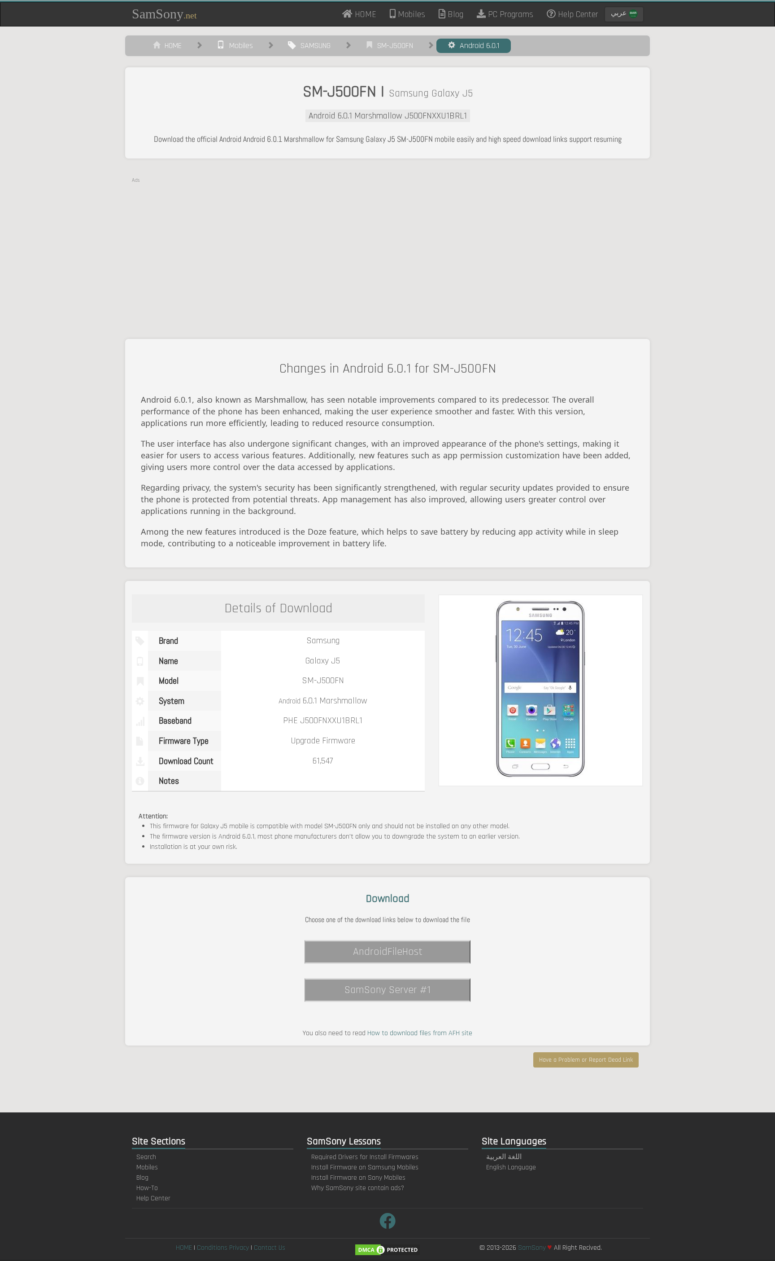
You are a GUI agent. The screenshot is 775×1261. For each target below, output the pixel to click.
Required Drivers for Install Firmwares (364, 1157)
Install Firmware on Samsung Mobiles (364, 1167)
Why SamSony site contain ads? (357, 1188)
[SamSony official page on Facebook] (387, 1222)
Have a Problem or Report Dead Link (586, 1060)
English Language (511, 1167)
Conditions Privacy (223, 1247)
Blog (454, 14)
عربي (620, 13)
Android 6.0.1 (477, 45)
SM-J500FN (393, 45)
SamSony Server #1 (387, 990)
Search (146, 1157)
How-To (147, 1188)
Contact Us (269, 1247)
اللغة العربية (504, 1157)
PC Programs (509, 14)
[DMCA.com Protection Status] (387, 1249)
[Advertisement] (387, 247)
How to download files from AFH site (419, 1033)
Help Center (577, 14)
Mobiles (410, 14)
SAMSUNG (313, 45)
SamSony (164, 13)
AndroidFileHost (387, 951)
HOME (368, 14)
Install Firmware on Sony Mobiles (358, 1177)
